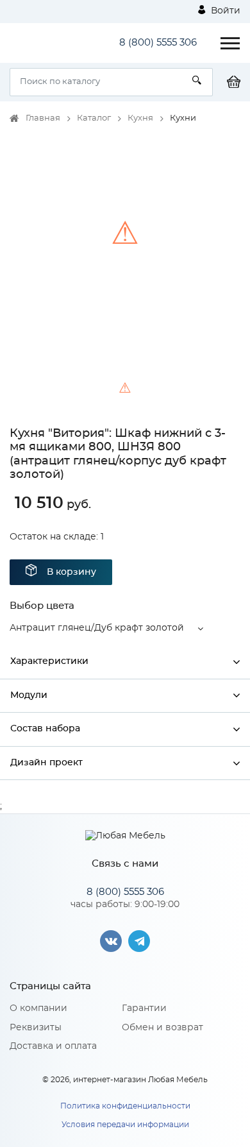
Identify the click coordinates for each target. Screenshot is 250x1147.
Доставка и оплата (53, 1046)
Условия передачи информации (125, 1124)
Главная (43, 118)
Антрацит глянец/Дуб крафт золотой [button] (97, 628)
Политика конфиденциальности (125, 1106)
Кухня (140, 118)
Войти (224, 10)
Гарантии (144, 1008)
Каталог (94, 118)
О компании (38, 1008)
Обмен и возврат (162, 1027)
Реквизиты (36, 1027)
